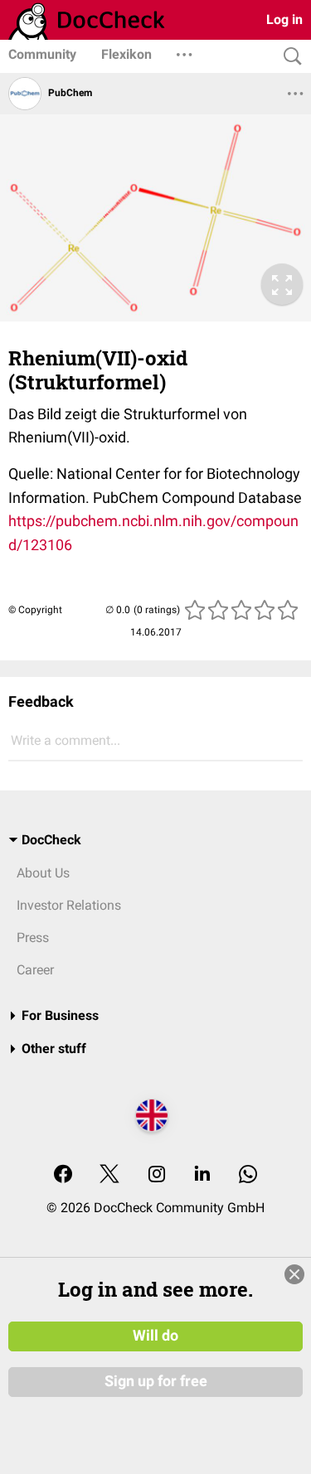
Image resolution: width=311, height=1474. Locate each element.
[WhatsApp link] (248, 1175)
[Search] (289, 57)
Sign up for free (155, 1381)
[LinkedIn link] (202, 1175)
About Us (43, 873)
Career (35, 970)
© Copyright (35, 610)
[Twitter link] (109, 1175)
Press (33, 937)
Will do (155, 1335)
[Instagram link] (157, 1175)
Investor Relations (69, 905)
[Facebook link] (63, 1175)
